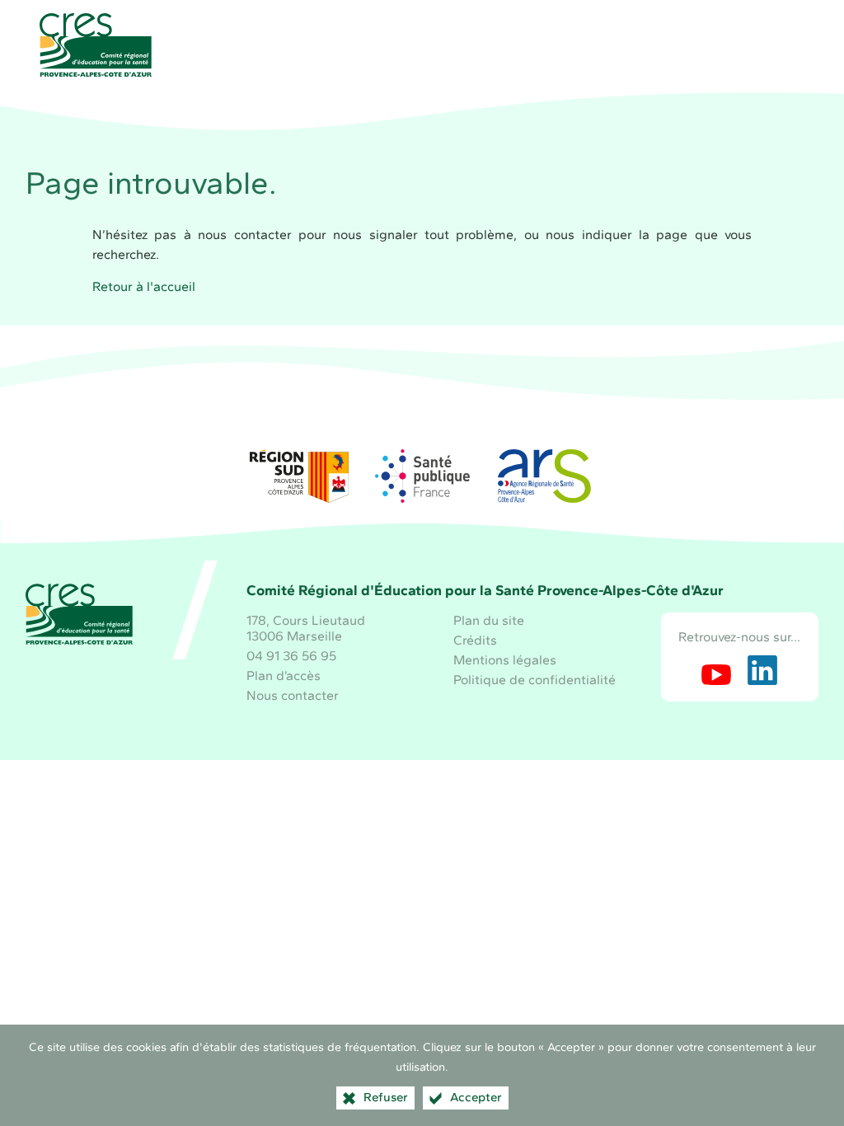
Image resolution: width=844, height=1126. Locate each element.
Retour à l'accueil (143, 286)
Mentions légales (504, 660)
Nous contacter (292, 695)
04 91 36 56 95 (291, 656)
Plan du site (488, 620)
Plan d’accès (283, 675)
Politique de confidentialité (534, 679)
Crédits (475, 640)
